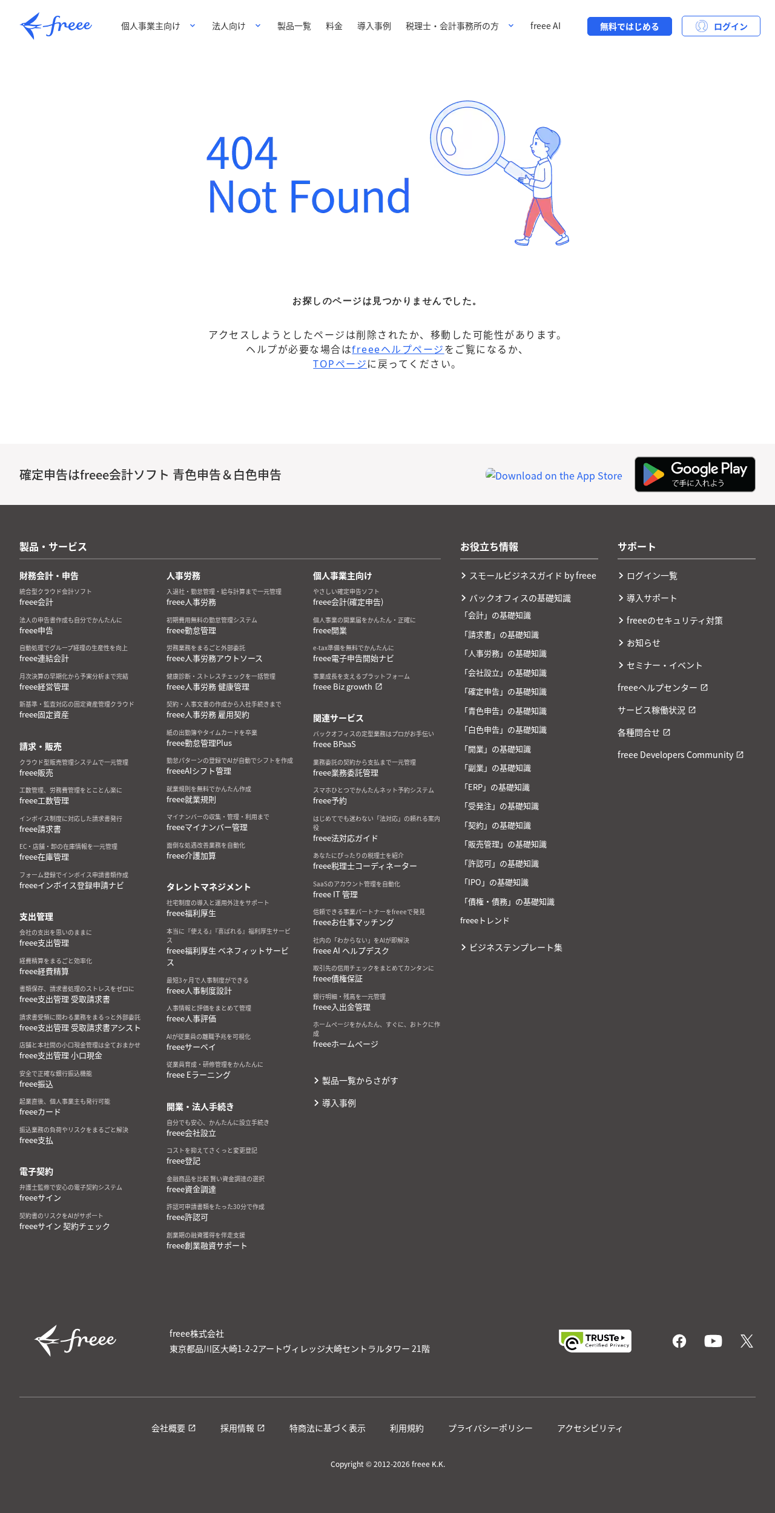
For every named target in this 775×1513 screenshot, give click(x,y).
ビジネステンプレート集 (515, 947)
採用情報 (237, 1428)
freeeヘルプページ (398, 349)
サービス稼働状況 (651, 710)
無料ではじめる (629, 26)
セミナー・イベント (665, 665)
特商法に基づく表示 (327, 1428)
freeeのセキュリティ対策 (675, 620)
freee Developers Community (675, 754)
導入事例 (374, 25)
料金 (334, 25)
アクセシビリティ (590, 1428)
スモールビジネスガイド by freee (532, 575)
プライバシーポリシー (490, 1428)
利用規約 (407, 1428)
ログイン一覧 (652, 575)
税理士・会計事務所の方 (452, 25)
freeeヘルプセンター (658, 687)
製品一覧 (294, 25)
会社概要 (168, 1428)
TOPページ (340, 364)
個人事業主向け (150, 25)
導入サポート (652, 598)
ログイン (731, 26)
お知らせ (644, 642)
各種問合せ (639, 732)
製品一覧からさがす (360, 1080)
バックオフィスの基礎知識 (520, 598)
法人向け (229, 25)
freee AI (545, 25)
